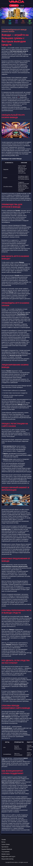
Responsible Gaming (7, 859)
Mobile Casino (6, 854)
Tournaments (6, 851)
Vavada (4, 839)
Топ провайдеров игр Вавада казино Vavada (14, 30)
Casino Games (6, 844)
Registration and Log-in (8, 856)
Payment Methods (7, 849)
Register (13, 5)
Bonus (3, 842)
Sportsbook (5, 847)
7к (18, 97)
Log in (22, 5)
